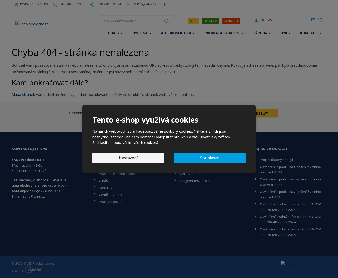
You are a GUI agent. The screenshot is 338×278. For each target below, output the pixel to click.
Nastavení (128, 158)
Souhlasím (209, 158)
